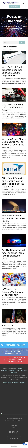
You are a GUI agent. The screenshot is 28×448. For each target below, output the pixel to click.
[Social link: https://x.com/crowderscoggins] (14, 432)
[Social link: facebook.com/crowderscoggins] (10, 432)
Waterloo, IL (14, 372)
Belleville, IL (20, 368)
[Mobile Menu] (23, 3)
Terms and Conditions (18, 382)
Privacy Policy (7, 382)
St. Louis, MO (22, 370)
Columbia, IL (5, 370)
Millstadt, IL (13, 370)
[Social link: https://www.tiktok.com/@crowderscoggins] (17, 432)
